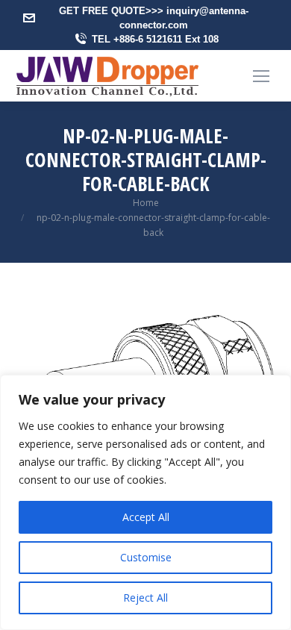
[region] (145, 502)
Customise (146, 557)
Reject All (145, 597)
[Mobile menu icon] (261, 76)
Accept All (145, 517)
